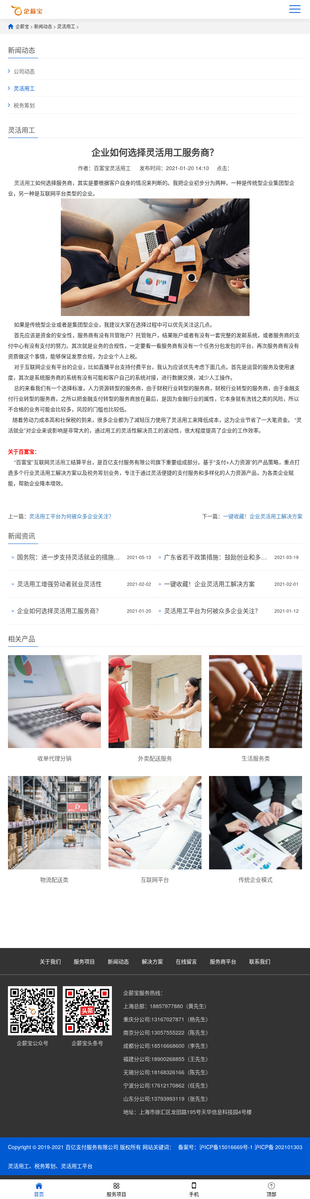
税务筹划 (24, 105)
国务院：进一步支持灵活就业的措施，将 (70, 557)
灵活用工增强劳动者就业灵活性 (59, 583)
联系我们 (259, 961)
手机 (194, 1193)
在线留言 (186, 961)
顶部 (271, 1193)
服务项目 (84, 961)
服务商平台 (223, 961)
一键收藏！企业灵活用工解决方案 (262, 516)
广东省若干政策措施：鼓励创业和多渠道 (217, 557)
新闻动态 (43, 26)
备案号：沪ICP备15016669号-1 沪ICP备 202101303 (240, 1147)
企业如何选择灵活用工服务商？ (59, 610)
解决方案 (152, 961)
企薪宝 (22, 26)
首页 (39, 1193)
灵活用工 (66, 26)
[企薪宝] (27, 9)
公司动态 (24, 71)
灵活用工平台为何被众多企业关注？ (71, 516)
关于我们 (50, 961)
